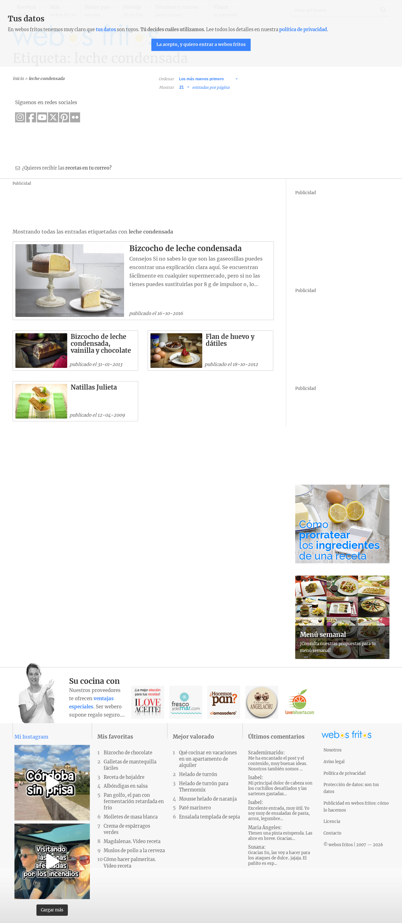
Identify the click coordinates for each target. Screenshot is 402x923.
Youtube (42, 117)
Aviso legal (334, 761)
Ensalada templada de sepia (209, 817)
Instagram (20, 117)
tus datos (106, 29)
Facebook (31, 117)
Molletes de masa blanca (131, 817)
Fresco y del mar (185, 702)
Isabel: (280, 785)
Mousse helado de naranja (208, 799)
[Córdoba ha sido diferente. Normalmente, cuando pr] (52, 782)
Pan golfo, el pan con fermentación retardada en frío (134, 801)
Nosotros (332, 749)
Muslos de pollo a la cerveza (134, 850)
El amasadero (223, 702)
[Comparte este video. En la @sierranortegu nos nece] (52, 861)
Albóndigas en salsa (126, 786)
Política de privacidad (344, 773)
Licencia (331, 821)
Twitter (53, 117)
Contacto (332, 833)
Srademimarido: (277, 761)
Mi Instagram (31, 737)
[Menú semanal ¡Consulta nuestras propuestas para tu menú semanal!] (342, 657)
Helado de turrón (198, 774)
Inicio (18, 78)
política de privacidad (303, 29)
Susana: (279, 855)
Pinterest (64, 117)
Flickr (75, 117)
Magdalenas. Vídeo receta (132, 841)
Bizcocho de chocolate (128, 753)
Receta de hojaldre (124, 777)
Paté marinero (195, 808)
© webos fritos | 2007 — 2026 (353, 844)
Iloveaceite (147, 702)
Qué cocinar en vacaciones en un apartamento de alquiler (208, 759)
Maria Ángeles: (280, 833)
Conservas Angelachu (261, 702)
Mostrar (166, 87)
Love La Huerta (299, 702)
